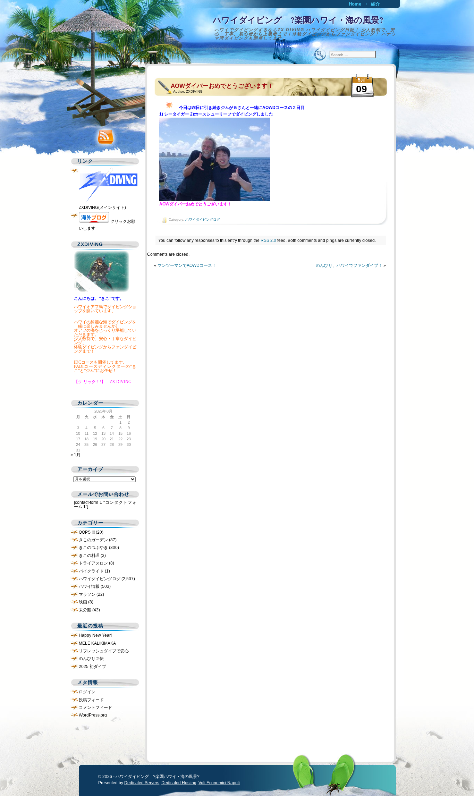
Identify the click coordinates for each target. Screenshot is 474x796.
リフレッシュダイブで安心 (104, 651)
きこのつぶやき (93, 547)
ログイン (87, 691)
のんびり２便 (91, 658)
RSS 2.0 (268, 240)
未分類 (85, 610)
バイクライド (91, 571)
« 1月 (75, 454)
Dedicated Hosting (178, 782)
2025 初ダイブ (92, 666)
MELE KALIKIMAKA (97, 643)
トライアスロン (93, 563)
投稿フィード (91, 699)
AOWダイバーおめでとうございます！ (222, 86)
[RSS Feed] (103, 135)
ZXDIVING (194, 91)
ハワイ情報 (89, 586)
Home (355, 4)
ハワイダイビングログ (202, 219)
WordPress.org (93, 715)
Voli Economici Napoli (219, 782)
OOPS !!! (87, 532)
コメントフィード (95, 707)
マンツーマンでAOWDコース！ (187, 265)
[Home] (237, 26)
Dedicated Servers (141, 782)
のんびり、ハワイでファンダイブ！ (349, 265)
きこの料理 (89, 555)
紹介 (375, 4)
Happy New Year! (95, 635)
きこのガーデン (93, 539)
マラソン (87, 594)
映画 (83, 602)
